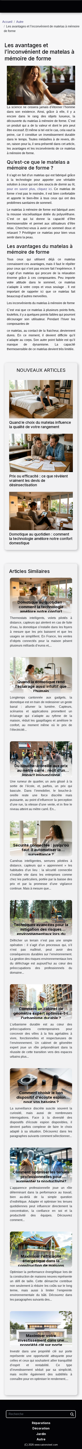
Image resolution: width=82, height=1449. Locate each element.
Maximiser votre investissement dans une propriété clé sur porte (41, 1340)
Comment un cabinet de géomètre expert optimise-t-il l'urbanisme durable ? (41, 1013)
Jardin (41, 1434)
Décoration (41, 1428)
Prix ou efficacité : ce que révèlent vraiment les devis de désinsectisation (38, 480)
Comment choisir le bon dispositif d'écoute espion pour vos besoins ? (41, 1097)
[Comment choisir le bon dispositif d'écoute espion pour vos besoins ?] (41, 1085)
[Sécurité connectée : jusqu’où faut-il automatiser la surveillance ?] (41, 838)
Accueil (7, 21)
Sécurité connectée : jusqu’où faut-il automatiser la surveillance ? (41, 850)
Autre (19, 21)
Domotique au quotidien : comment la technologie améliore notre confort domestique (40, 538)
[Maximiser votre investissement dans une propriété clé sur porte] (41, 1328)
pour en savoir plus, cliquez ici (29, 189)
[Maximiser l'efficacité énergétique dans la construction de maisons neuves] (41, 1249)
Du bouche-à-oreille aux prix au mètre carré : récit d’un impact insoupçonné (41, 770)
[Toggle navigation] (7, 6)
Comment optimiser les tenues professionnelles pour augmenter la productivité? (41, 1177)
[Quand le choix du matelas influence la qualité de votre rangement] (41, 399)
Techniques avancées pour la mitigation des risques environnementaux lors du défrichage (41, 931)
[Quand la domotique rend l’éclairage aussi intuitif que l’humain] (41, 674)
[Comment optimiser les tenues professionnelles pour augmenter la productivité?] (41, 1165)
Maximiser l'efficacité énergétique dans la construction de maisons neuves (41, 1263)
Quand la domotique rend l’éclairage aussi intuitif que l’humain (41, 686)
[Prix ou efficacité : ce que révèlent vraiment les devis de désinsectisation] (41, 453)
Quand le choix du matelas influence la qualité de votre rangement (40, 424)
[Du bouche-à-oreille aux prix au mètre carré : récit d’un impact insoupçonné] (41, 758)
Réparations (41, 1423)
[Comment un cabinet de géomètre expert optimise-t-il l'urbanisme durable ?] (41, 1001)
